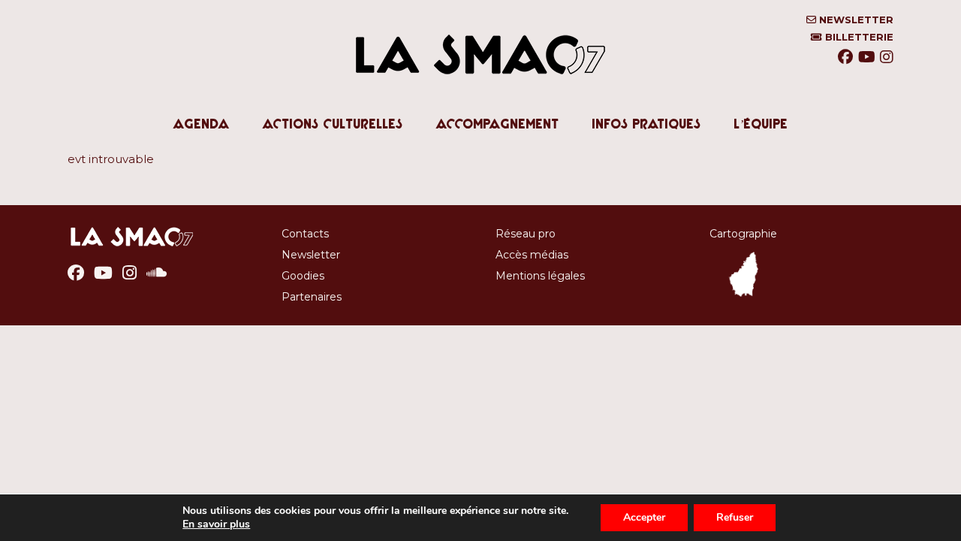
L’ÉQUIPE (761, 124)
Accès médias (532, 254)
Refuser (734, 517)
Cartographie (743, 233)
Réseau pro (526, 233)
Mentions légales (540, 276)
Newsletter (854, 20)
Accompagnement (497, 124)
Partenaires (312, 297)
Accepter (644, 517)
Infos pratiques (646, 124)
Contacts (305, 233)
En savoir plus (216, 524)
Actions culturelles (333, 124)
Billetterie (857, 37)
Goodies (303, 276)
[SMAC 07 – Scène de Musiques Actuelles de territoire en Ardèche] (480, 90)
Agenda (201, 124)
